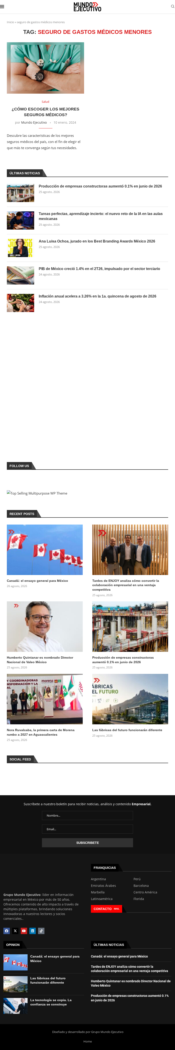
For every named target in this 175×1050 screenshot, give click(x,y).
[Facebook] (6, 931)
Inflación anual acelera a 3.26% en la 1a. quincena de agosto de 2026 (97, 296)
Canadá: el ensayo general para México (37, 580)
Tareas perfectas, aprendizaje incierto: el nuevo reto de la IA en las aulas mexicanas (101, 216)
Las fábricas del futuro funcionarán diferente (127, 730)
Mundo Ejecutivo (34, 122)
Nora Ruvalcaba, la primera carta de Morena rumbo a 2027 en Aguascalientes (41, 732)
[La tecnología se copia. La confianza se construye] (15, 1006)
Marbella (98, 892)
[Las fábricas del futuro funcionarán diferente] (130, 699)
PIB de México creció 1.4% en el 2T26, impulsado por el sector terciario (99, 269)
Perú (137, 879)
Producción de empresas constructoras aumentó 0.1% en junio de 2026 (100, 186)
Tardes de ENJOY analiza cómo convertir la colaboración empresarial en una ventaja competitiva (125, 585)
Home (87, 1041)
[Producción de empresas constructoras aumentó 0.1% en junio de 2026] (20, 193)
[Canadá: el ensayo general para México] (45, 550)
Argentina (98, 879)
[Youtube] (24, 931)
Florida (139, 898)
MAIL (116, 909)
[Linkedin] (32, 931)
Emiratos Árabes (103, 885)
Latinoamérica (102, 898)
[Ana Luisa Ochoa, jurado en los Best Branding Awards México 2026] (20, 248)
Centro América (145, 892)
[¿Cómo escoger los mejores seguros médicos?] (45, 68)
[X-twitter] (15, 931)
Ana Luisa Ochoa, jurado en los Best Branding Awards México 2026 (97, 241)
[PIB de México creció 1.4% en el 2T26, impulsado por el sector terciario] (20, 275)
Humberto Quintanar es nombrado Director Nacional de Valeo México (40, 660)
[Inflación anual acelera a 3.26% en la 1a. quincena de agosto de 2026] (20, 303)
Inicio (10, 22)
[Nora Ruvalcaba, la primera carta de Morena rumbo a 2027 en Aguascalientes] (45, 699)
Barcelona (141, 885)
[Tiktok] (41, 931)
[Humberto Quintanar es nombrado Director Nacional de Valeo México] (45, 626)
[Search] (172, 7)
